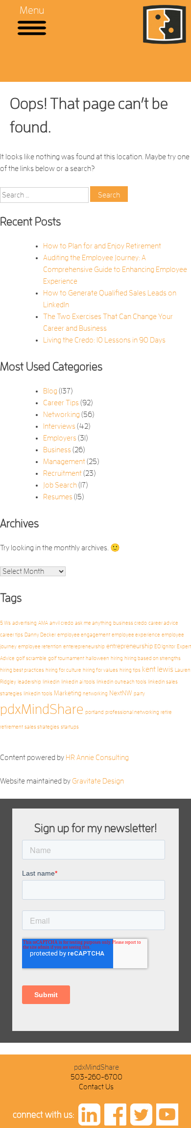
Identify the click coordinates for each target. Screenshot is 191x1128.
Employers (59, 438)
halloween (97, 658)
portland (94, 712)
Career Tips (61, 403)
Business (57, 450)
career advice (163, 623)
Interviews (59, 426)
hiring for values (100, 670)
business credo (130, 623)
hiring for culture (63, 670)
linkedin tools (38, 693)
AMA (43, 623)
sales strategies (41, 727)
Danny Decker (40, 635)
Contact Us (96, 1087)
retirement (11, 727)
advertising (24, 623)
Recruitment (62, 473)
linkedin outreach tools (121, 682)
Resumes (57, 497)
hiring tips (130, 670)
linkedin (51, 682)
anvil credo (61, 623)
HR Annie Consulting (97, 757)
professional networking (132, 712)
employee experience (136, 635)
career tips (11, 635)
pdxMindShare (42, 709)
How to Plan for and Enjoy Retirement (102, 246)
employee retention (40, 646)
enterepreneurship (84, 646)
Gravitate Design (98, 781)
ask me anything (93, 623)
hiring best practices (22, 670)
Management (64, 462)
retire (166, 712)
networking (95, 693)
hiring (117, 658)
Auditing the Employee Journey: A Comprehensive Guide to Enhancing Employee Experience (115, 269)
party (139, 693)
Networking (61, 414)
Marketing (67, 693)
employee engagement (83, 635)
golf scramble (31, 658)
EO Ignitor (164, 646)
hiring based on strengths (152, 658)
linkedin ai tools (78, 682)
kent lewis (157, 669)
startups (70, 727)
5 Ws (5, 623)
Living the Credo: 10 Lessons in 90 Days (104, 340)
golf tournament (66, 658)
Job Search (60, 485)
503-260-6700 (96, 1077)
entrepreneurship (129, 646)
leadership (29, 682)
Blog (50, 391)
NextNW (120, 693)
